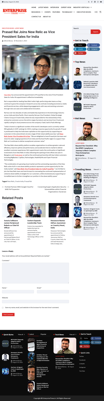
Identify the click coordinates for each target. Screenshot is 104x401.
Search (76, 28)
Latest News (43, 7)
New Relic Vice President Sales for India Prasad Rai (35, 169)
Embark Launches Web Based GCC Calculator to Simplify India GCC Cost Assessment (91, 84)
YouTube (82, 371)
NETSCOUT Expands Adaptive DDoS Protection (90, 106)
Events (47, 12)
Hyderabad (18, 155)
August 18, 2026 (89, 204)
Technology (67, 12)
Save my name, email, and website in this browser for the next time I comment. (32, 307)
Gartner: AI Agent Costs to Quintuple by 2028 (92, 210)
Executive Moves (84, 12)
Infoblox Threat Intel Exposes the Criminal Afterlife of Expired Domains (43, 357)
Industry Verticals (81, 7)
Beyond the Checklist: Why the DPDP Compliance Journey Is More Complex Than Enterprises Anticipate (91, 71)
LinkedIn (82, 363)
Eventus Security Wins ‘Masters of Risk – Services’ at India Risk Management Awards (43, 371)
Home (33, 7)
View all (96, 118)
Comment (6, 260)
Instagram (82, 367)
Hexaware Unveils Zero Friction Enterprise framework (91, 198)
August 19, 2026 (89, 182)
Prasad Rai (28, 181)
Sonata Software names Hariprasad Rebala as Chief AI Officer (11, 224)
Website (5, 298)
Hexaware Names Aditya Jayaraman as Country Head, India (58, 224)
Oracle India (19, 181)
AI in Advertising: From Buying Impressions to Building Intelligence (91, 96)
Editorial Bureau (8, 41)
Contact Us (36, 16)
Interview (54, 7)
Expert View (66, 7)
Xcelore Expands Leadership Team (34, 221)
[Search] (100, 12)
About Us (47, 16)
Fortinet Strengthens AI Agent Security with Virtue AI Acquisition (42, 344)
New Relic (7, 95)
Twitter (81, 356)
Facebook (82, 360)
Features (56, 12)
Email (39, 288)
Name (4, 288)
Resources (35, 12)
